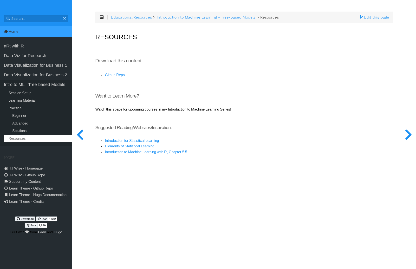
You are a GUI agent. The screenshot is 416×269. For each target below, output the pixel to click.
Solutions (19, 131)
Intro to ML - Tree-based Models (34, 84)
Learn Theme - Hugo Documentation (37, 195)
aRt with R (14, 46)
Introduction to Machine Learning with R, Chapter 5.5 (146, 152)
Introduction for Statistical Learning (132, 141)
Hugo (58, 232)
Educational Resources (131, 17)
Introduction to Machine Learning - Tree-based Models (206, 17)
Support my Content (24, 182)
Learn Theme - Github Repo (30, 188)
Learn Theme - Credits (26, 201)
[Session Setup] (408, 134)
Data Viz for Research (25, 55)
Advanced (20, 123)
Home (13, 31)
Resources (17, 138)
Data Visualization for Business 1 (35, 65)
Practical (15, 108)
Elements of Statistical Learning (129, 146)
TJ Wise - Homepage (25, 168)
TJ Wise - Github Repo (26, 175)
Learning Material (21, 100)
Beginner (19, 116)
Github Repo (115, 75)
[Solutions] (80, 134)
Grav (42, 232)
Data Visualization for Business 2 (35, 74)
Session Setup (19, 93)
